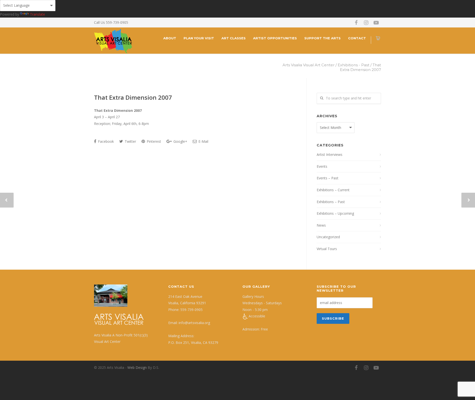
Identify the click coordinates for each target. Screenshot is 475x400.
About (169, 38)
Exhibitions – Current (333, 190)
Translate (37, 14)
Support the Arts (322, 38)
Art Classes (233, 38)
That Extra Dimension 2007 (133, 97)
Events (322, 166)
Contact (357, 38)
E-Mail (202, 141)
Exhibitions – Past (331, 201)
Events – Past (327, 178)
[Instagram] (366, 22)
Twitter (130, 141)
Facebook (105, 141)
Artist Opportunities (275, 38)
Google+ (179, 141)
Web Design (137, 367)
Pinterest (153, 141)
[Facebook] (356, 22)
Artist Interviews (329, 154)
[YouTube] (376, 22)
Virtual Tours (327, 248)
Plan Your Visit (199, 38)
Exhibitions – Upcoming (335, 213)
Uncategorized (328, 237)
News (321, 225)
